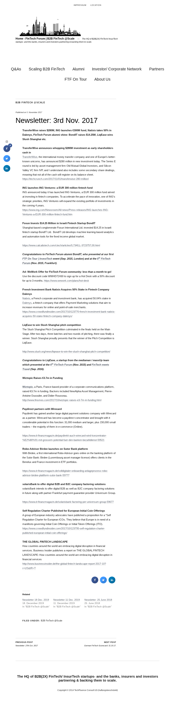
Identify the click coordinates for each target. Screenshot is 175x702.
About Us (102, 79)
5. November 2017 (34, 112)
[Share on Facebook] (94, 582)
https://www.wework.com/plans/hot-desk (66, 280)
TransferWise (29, 156)
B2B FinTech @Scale (30, 102)
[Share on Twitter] (103, 582)
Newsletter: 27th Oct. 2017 (27, 644)
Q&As (16, 69)
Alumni (78, 69)
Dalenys (27, 302)
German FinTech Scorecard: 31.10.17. (100, 644)
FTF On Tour (76, 79)
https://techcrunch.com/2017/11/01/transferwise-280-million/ (55, 178)
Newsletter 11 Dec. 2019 (66, 599)
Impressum (80, 5)
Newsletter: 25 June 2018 (98, 599)
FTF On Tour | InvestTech (37, 258)
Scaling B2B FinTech (47, 69)
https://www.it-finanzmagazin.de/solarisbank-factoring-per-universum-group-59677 (68, 501)
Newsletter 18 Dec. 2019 (35, 599)
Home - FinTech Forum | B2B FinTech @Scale (45, 38)
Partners (156, 69)
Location (95, 5)
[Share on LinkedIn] (6, 170)
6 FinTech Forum (61, 364)
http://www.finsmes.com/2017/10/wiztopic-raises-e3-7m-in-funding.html (61, 400)
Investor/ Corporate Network (117, 69)
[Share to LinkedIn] (112, 582)
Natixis (26, 298)
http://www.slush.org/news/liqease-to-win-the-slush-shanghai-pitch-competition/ (66, 351)
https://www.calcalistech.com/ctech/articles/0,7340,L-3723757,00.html (61, 245)
